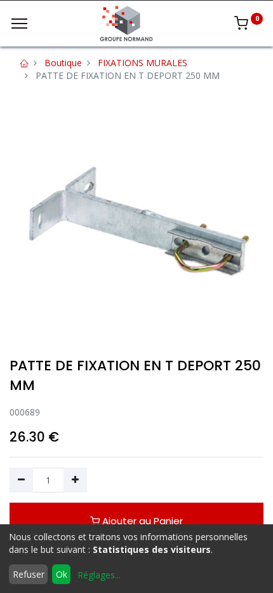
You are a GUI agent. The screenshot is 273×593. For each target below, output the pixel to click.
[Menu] (19, 23)
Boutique (63, 63)
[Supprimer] (21, 480)
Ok (61, 574)
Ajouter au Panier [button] (141, 520)
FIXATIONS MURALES (142, 63)
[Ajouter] (75, 480)
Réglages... (99, 575)
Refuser (28, 574)
